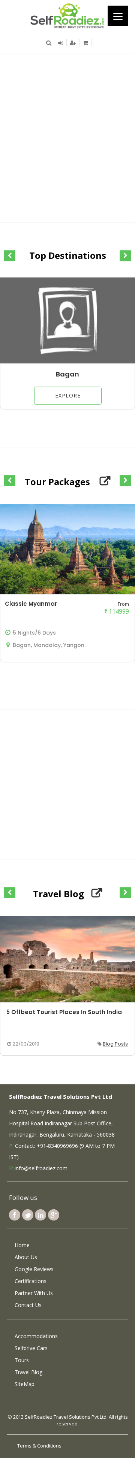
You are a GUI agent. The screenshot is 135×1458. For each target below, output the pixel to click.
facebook (14, 1214)
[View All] (105, 481)
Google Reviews (34, 1269)
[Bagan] (67, 362)
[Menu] (118, 16)
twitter (27, 1214)
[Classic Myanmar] (67, 592)
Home (22, 1245)
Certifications (30, 1281)
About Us (26, 1257)
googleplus (53, 1214)
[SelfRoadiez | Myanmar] (67, 15)
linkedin (40, 1214)
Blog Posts (115, 1043)
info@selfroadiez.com (41, 1168)
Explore (68, 395)
